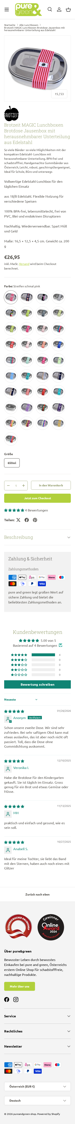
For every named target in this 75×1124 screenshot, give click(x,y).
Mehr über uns (19, 986)
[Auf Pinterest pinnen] (35, 520)
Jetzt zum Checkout (37, 498)
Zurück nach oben (37, 894)
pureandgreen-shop (24, 1114)
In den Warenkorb (51, 485)
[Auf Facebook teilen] (26, 520)
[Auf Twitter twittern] (18, 520)
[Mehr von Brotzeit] (37, 113)
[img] (14, 711)
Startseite (9, 25)
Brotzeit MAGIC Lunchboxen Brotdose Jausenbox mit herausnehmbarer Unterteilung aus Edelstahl (34, 28)
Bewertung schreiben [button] (37, 684)
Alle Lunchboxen (28, 25)
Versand (24, 264)
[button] (68, 9)
